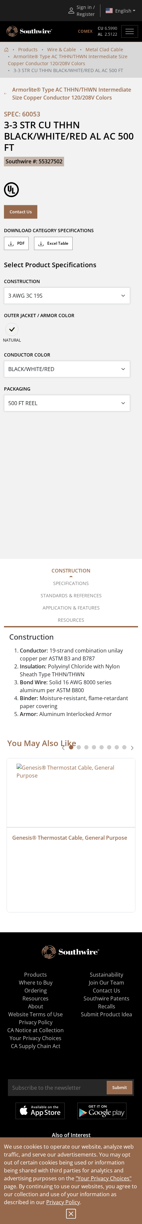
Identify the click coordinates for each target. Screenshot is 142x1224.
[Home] (6, 49)
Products (28, 49)
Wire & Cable (61, 49)
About (35, 1006)
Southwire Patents (106, 998)
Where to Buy (36, 982)
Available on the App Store (40, 1111)
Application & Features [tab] (71, 608)
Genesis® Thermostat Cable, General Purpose (69, 837)
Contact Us (21, 212)
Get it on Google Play (101, 1111)
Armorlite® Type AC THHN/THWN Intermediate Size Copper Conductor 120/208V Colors (71, 93)
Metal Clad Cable (104, 49)
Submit (119, 1087)
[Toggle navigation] (129, 31)
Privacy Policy (63, 1202)
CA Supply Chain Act (35, 1046)
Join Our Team (106, 982)
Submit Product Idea (106, 1014)
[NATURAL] (12, 329)
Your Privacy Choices (35, 1038)
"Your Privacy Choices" (103, 1178)
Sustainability (106, 974)
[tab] (71, 747)
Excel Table (57, 243)
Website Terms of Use (35, 1014)
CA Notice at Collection (35, 1030)
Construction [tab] (71, 570)
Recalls (106, 1006)
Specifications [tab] (71, 583)
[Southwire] (29, 31)
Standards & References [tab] (71, 595)
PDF (20, 243)
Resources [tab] (71, 620)
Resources (35, 998)
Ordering (35, 990)
